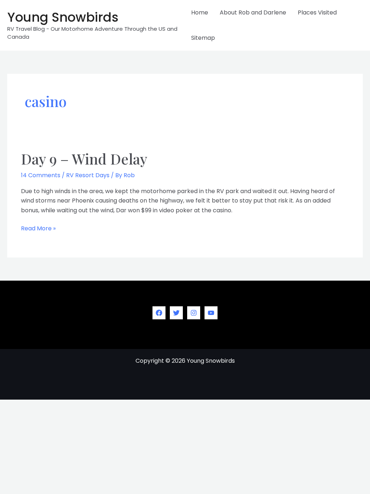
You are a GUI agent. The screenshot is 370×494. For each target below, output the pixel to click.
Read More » (38, 228)
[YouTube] (211, 312)
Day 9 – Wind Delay (84, 158)
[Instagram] (193, 312)
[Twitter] (176, 312)
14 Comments (40, 175)
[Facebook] (158, 312)
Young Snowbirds (63, 17)
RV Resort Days (87, 175)
